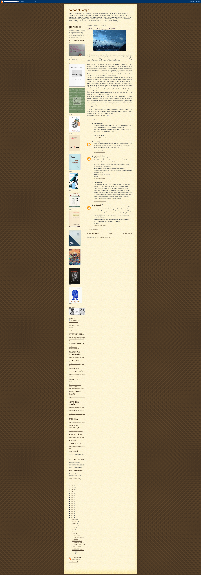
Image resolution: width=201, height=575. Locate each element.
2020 (72, 493)
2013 (72, 507)
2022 (72, 489)
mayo (73, 552)
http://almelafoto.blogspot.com (76, 357)
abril (73, 554)
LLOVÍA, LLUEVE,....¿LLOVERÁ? (77, 547)
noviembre (75, 521)
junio (73, 531)
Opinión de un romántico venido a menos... (75, 385)
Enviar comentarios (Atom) (102, 237)
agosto (74, 527)
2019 (72, 495)
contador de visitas (73, 322)
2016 (72, 501)
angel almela (76, 559)
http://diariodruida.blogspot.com (77, 422)
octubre (74, 523)
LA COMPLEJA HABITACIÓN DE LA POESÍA (78, 537)
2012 (72, 509)
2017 (72, 499)
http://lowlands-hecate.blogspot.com (74, 347)
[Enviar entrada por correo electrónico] (107, 115)
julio (73, 530)
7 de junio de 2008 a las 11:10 (100, 201)
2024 (72, 485)
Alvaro (96, 142)
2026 (72, 481)
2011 (72, 511)
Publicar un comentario (93, 229)
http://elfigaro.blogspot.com (75, 431)
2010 (72, 513)
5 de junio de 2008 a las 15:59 (100, 137)
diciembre (74, 519)
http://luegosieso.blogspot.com (76, 388)
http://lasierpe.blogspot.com (75, 330)
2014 (72, 505)
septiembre (75, 525)
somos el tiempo (79, 10)
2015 (72, 503)
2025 (72, 483)
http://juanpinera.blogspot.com (76, 437)
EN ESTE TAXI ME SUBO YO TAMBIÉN (78, 541)
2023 (72, 487)
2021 (72, 491)
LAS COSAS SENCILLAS (78, 544)
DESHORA (74, 533)
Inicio (110, 233)
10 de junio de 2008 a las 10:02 (100, 225)
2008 (72, 517)
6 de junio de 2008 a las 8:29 (99, 152)
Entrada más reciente (93, 233)
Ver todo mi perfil (73, 562)
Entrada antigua (127, 233)
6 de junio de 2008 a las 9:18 (99, 178)
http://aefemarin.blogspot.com (76, 407)
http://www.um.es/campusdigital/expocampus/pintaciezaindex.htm (77, 338)
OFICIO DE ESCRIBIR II (78, 550)
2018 (72, 497)
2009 (72, 515)
